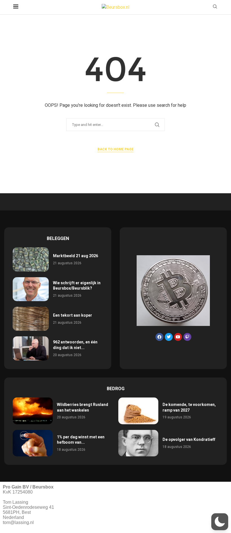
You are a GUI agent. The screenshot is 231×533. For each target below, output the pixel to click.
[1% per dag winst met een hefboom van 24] (33, 443)
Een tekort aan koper (72, 315)
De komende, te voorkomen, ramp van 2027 (189, 407)
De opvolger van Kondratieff (189, 440)
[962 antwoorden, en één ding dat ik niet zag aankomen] (31, 348)
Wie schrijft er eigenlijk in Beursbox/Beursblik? (77, 286)
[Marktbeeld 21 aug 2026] (31, 259)
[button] (219, 521)
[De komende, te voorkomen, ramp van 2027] (138, 410)
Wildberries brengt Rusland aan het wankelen (82, 407)
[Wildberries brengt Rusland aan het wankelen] (33, 410)
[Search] (215, 7)
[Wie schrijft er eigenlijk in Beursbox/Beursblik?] (31, 289)
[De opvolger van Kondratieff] (138, 443)
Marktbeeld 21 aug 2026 (75, 256)
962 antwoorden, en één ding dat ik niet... (75, 345)
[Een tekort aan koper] (31, 319)
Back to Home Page (115, 149)
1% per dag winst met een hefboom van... (81, 440)
